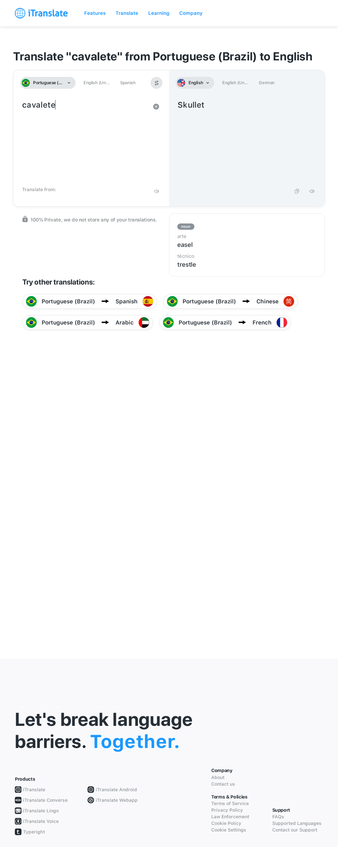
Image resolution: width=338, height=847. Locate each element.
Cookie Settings (228, 829)
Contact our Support (294, 829)
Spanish (127, 82)
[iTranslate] (41, 13)
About (217, 777)
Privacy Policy (227, 810)
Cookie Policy (226, 823)
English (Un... (96, 82)
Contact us (223, 784)
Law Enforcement (230, 816)
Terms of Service (230, 803)
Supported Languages (296, 823)
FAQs (278, 816)
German (267, 82)
